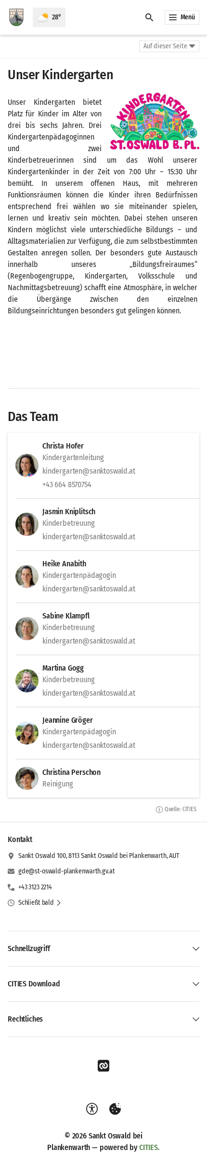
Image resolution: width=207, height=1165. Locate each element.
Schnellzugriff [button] (29, 948)
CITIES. (149, 1147)
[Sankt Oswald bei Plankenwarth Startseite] (16, 17)
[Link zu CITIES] (103, 1066)
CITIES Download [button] (34, 983)
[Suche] (149, 17)
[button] (154, 122)
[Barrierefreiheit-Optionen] (92, 1109)
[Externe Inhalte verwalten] (115, 1109)
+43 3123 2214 (35, 887)
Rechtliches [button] (25, 1019)
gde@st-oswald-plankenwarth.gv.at (66, 871)
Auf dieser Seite (165, 46)
